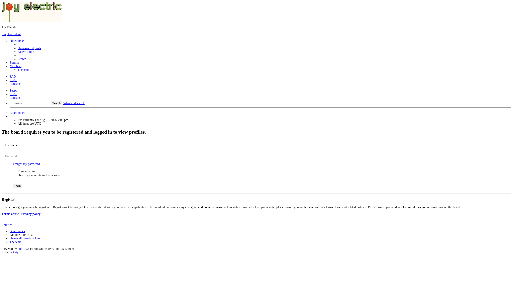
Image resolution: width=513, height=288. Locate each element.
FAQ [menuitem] (13, 76)
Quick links (17, 41)
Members (15, 66)
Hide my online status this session (38, 175)
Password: (11, 156)
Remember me (26, 171)
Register (15, 97)
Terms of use (10, 214)
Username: (11, 145)
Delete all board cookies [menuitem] (25, 238)
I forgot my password (26, 164)
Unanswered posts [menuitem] (29, 48)
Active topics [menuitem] (26, 51)
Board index (17, 231)
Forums (14, 62)
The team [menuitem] (23, 69)
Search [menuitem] (22, 59)
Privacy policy (30, 214)
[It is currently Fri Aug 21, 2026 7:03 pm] (11, 116)
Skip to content (11, 34)
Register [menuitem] (15, 83)
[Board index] (32, 20)
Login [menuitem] (13, 80)
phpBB (22, 248)
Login (13, 94)
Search (14, 90)
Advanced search (74, 103)
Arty (15, 252)
